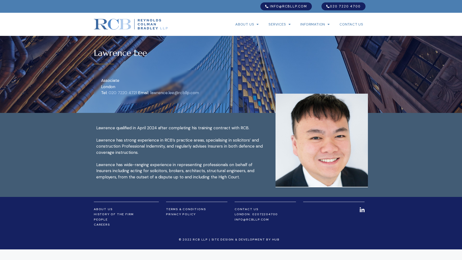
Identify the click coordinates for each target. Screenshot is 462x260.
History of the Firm (114, 214)
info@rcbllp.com (252, 219)
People (101, 219)
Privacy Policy (181, 214)
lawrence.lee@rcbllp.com (174, 92)
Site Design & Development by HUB (246, 239)
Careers (102, 225)
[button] (286, 6)
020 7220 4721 (123, 92)
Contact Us (351, 24)
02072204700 (265, 214)
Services (277, 24)
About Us (244, 24)
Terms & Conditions (186, 209)
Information (312, 24)
